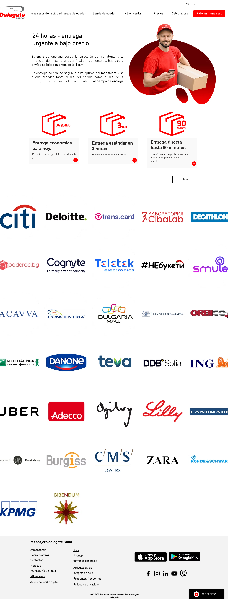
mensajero (109, 73)
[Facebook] (148, 573)
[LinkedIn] (165, 573)
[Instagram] (157, 573)
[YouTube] (174, 573)
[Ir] (75, 160)
